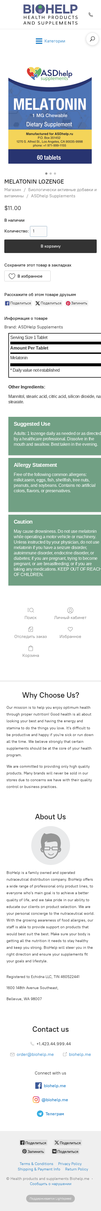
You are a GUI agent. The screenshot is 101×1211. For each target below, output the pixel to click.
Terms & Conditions (36, 1164)
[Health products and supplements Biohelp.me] (50, 14)
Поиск (31, 617)
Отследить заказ (30, 636)
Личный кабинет (70, 617)
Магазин (12, 189)
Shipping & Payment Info (39, 1169)
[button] (27, 276)
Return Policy (76, 1169)
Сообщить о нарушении (50, 1184)
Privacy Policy (70, 1164)
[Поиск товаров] (92, 39)
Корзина (30, 655)
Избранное (70, 636)
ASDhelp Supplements (53, 195)
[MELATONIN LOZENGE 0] (50, 114)
